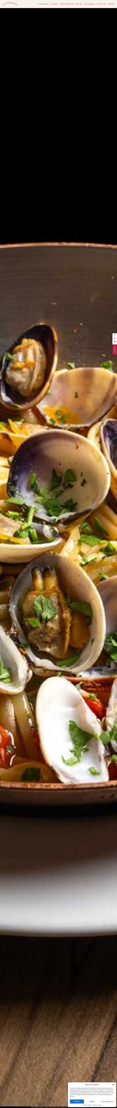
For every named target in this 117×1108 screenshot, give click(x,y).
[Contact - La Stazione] (115, 338)
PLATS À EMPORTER (67, 4)
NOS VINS (79, 4)
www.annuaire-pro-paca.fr (37, 1107)
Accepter (77, 1101)
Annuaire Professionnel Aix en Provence (55, 1107)
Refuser (92, 1101)
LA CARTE (54, 4)
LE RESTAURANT (43, 4)
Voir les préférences (107, 1101)
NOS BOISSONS (89, 4)
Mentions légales (87, 1105)
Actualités (101, 4)
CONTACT (111, 4)
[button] (113, 1085)
